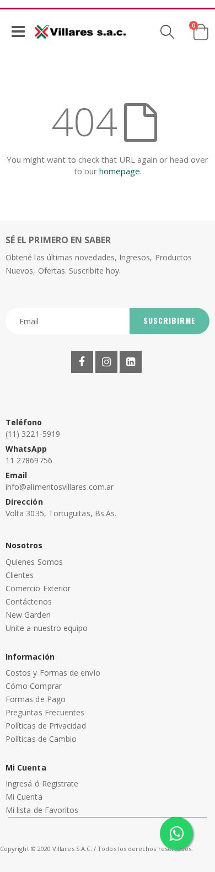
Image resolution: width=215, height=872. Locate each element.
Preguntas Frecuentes (45, 712)
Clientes (20, 575)
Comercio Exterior (38, 588)
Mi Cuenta (24, 796)
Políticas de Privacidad (46, 725)
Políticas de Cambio (41, 739)
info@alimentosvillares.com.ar (60, 487)
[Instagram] (106, 362)
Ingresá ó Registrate (42, 783)
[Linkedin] (131, 362)
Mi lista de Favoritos (42, 810)
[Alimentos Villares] (80, 31)
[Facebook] (82, 362)
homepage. (120, 170)
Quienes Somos (34, 562)
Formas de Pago (36, 699)
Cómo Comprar (34, 686)
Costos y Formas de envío (53, 672)
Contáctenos (29, 601)
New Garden (28, 614)
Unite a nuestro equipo (47, 628)
